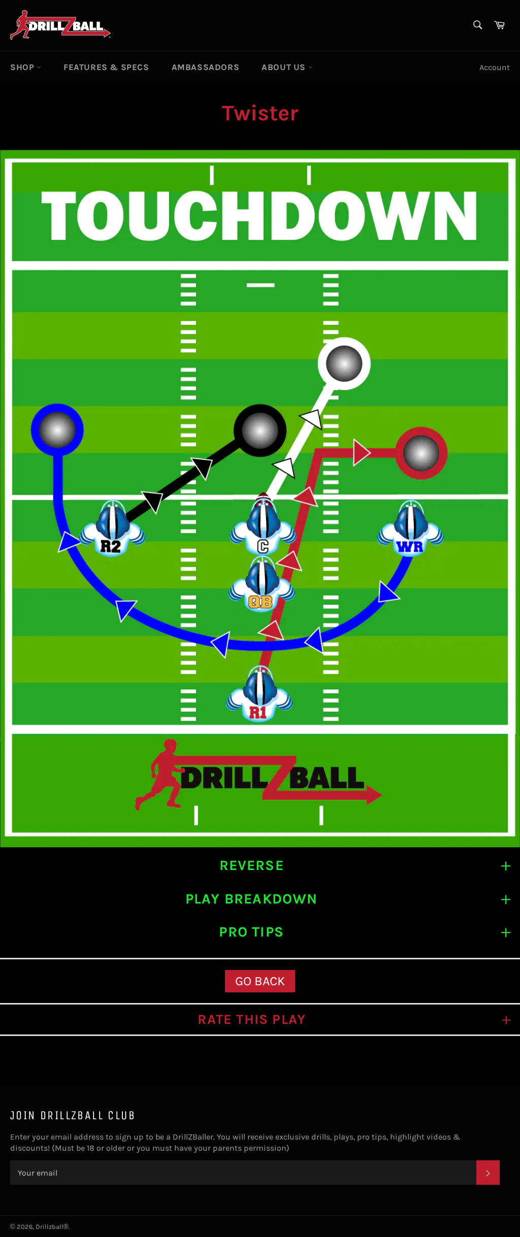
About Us (285, 67)
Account (494, 67)
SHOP (23, 67)
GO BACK (260, 981)
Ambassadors (206, 67)
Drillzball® (52, 1226)
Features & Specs (106, 67)
